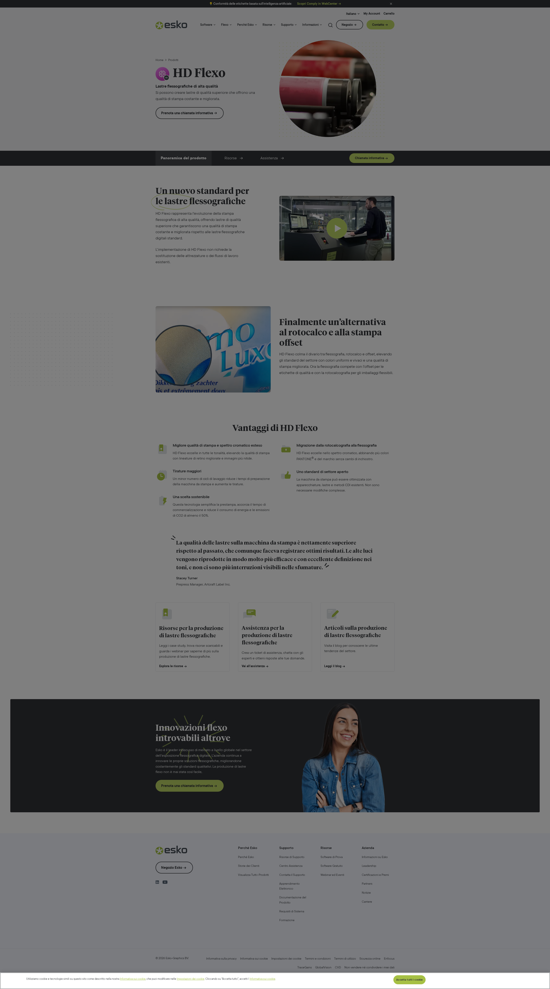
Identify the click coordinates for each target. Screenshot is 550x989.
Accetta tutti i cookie (409, 980)
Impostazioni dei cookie (190, 979)
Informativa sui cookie (132, 979)
